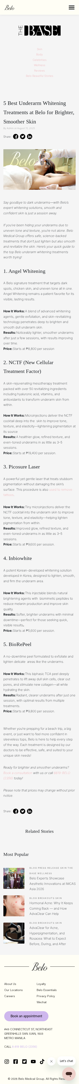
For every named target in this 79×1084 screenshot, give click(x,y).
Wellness (39, 65)
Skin (39, 49)
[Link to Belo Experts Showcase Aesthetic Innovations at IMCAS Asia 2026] (13, 878)
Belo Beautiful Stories (39, 75)
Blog (33, 868)
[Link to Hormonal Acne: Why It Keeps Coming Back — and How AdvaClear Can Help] (13, 905)
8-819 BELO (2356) (24, 1047)
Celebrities (40, 59)
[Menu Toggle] (71, 7)
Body (39, 54)
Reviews (39, 70)
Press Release (48, 868)
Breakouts (46, 898)
